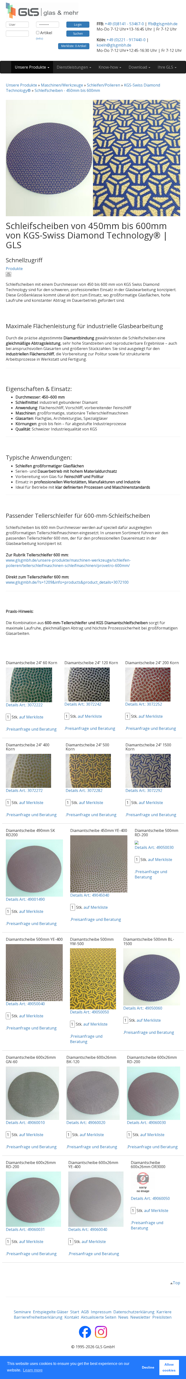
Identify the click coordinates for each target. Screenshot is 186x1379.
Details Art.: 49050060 (142, 1008)
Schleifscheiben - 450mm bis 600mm (67, 90)
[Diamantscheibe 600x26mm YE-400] (96, 1198)
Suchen (78, 34)
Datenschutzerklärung (134, 1312)
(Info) (39, 38)
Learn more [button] (33, 1370)
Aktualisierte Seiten (98, 1317)
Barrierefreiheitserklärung (38, 1317)
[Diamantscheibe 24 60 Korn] (29, 684)
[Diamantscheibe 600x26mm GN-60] (32, 1092)
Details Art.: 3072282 (84, 790)
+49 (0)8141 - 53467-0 (124, 23)
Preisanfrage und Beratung (32, 729)
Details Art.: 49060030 (146, 1122)
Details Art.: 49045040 (89, 895)
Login (78, 25)
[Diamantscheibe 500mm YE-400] (34, 972)
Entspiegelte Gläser (50, 1312)
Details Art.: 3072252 (143, 704)
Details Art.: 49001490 (25, 899)
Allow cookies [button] (169, 1367)
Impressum (101, 1312)
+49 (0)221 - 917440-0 (126, 39)
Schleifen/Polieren (103, 85)
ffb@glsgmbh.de (163, 23)
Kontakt (71, 1317)
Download (138, 67)
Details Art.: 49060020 (85, 1122)
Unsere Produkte (31, 67)
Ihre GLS (166, 67)
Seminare (22, 1312)
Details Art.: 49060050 (150, 1198)
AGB (85, 1312)
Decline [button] (148, 1367)
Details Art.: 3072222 (24, 705)
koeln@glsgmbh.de (114, 45)
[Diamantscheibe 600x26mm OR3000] (143, 1183)
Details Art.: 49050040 (25, 1003)
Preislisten (161, 1317)
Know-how (109, 67)
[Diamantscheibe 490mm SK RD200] (34, 867)
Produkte (14, 268)
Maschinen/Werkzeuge (62, 85)
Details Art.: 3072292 (143, 790)
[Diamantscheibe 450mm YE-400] (98, 863)
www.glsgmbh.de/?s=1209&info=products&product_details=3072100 (67, 582)
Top (176, 1282)
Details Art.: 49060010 (25, 1122)
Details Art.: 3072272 (24, 790)
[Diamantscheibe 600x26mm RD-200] (153, 1092)
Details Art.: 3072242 (82, 704)
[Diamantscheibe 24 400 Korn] (28, 770)
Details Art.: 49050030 (154, 847)
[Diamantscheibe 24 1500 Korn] (148, 770)
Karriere (163, 1312)
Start (74, 1312)
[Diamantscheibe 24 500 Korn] (88, 770)
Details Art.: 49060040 (87, 1229)
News (123, 1317)
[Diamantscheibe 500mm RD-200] (137, 842)
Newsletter (140, 1317)
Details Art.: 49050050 (89, 1012)
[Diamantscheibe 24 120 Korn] (87, 684)
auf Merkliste (31, 717)
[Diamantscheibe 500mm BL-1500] (151, 976)
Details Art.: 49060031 (25, 1229)
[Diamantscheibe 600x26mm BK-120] (93, 1092)
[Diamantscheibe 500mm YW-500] (93, 978)
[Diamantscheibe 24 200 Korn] (147, 684)
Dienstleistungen (73, 67)
